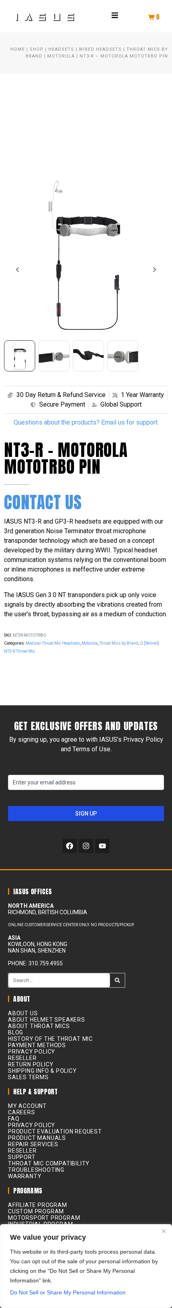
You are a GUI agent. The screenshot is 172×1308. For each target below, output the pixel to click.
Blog (15, 1032)
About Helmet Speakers (46, 1019)
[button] (115, 15)
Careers (21, 1112)
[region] (86, 1266)
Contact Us (43, 502)
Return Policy (30, 1064)
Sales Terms (28, 1077)
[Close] (163, 1231)
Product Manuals (37, 1138)
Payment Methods (37, 1045)
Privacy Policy (31, 1051)
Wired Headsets (100, 49)
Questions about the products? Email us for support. (86, 422)
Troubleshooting (36, 1170)
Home (17, 49)
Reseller (22, 1058)
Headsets (61, 49)
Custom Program (36, 1211)
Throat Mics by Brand (118, 643)
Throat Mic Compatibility (49, 1163)
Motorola (61, 56)
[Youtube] (102, 846)
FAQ (13, 1118)
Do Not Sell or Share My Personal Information (68, 1292)
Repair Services (33, 1144)
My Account (27, 1106)
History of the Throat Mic (50, 1039)
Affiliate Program (37, 1205)
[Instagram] (86, 846)
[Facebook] (69, 846)
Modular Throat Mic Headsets (53, 643)
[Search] (117, 980)
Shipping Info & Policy (42, 1071)
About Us (23, 1013)
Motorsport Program (44, 1218)
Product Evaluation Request (55, 1131)
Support (22, 1157)
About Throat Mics (39, 1026)
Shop (37, 49)
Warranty (24, 1176)
